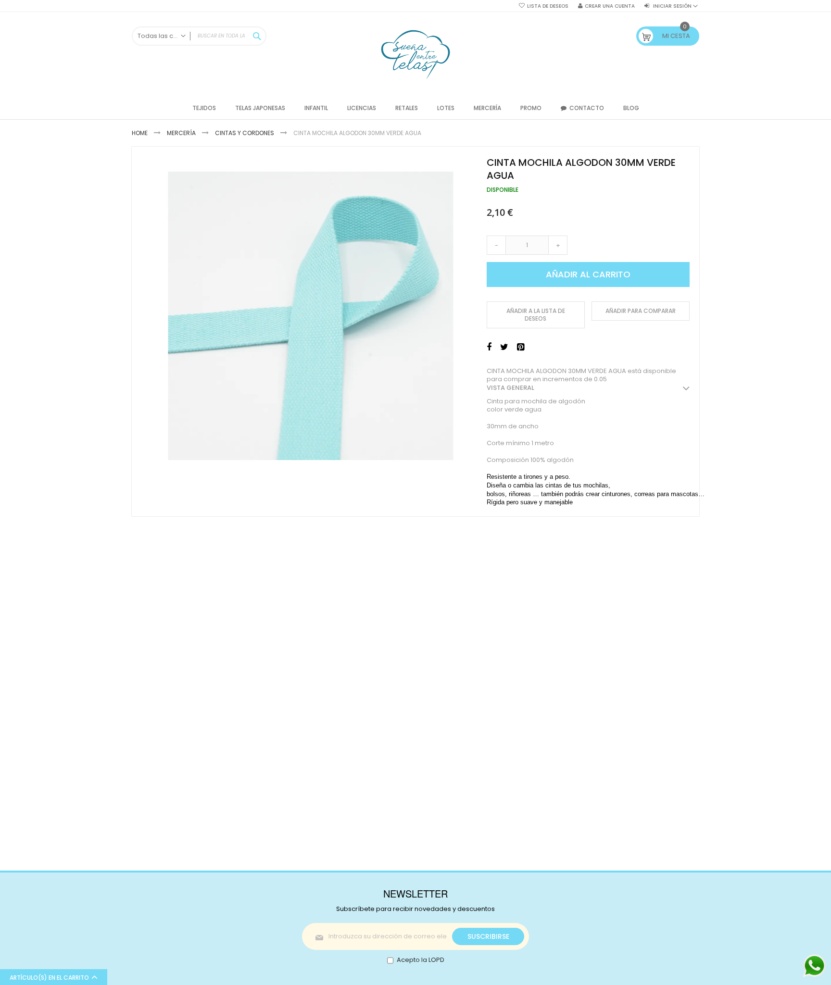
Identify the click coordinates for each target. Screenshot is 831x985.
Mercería (181, 133)
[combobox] (199, 36)
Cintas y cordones (244, 133)
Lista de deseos (547, 6)
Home (140, 133)
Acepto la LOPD (420, 959)
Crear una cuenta (610, 6)
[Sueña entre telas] (415, 54)
